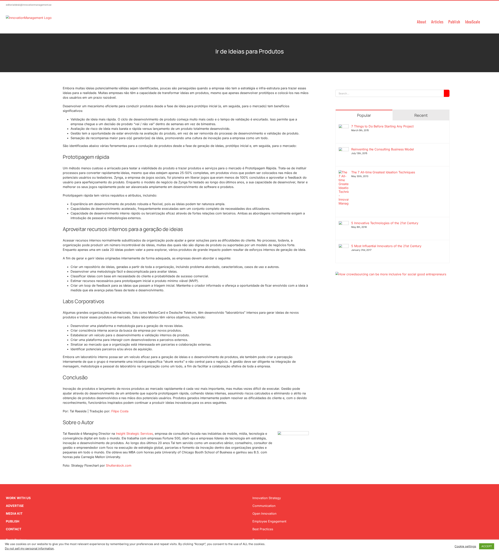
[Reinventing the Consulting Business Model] (344, 150)
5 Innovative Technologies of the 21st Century (384, 223)
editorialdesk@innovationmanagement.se (28, 4)
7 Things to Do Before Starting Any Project (382, 126)
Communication (263, 506)
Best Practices (262, 529)
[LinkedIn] (349, 295)
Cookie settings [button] (465, 546)
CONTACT (13, 529)
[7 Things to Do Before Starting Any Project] (344, 127)
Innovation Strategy (266, 498)
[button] (486, 21)
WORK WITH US (18, 498)
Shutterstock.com (119, 465)
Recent (421, 115)
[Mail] (355, 295)
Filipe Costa (120, 411)
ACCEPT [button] (486, 546)
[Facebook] (343, 295)
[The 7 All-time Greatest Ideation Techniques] (344, 173)
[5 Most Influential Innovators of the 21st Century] (344, 246)
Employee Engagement (269, 521)
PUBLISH (12, 521)
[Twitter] (337, 295)
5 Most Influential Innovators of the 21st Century (386, 246)
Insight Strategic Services (134, 433)
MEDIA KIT (14, 513)
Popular (364, 115)
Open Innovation (264, 513)
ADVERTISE (15, 506)
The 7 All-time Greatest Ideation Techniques (383, 172)
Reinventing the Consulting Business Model (382, 149)
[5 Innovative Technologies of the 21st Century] (344, 223)
